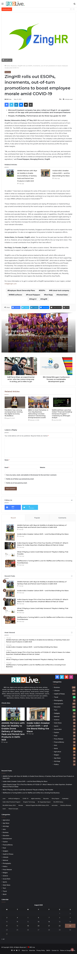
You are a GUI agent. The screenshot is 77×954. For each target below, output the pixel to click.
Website (42, 467)
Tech (55, 710)
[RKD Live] (15, 3)
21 (49, 926)
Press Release (58, 739)
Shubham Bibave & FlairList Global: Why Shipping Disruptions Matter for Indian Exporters (22, 333)
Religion (56, 755)
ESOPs (42, 290)
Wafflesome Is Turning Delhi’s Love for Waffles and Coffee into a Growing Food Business (31, 793)
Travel (56, 697)
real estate (55, 805)
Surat (4, 808)
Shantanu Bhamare (65, 805)
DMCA (48, 950)
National (56, 716)
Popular (37, 518)
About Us (25, 950)
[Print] (31, 105)
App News (57, 758)
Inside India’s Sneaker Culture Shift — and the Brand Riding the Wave (61, 173)
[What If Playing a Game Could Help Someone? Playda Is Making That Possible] (10, 554)
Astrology (57, 761)
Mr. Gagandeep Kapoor (44, 802)
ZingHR (44, 299)
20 (38, 926)
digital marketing (35, 798)
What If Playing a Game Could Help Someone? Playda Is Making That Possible (37, 9)
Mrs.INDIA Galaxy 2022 (9, 805)
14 (49, 921)
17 (6, 926)
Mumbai (20, 805)
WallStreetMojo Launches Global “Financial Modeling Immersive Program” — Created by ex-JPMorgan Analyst (62, 413)
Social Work (58, 729)
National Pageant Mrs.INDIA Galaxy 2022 (37, 805)
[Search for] (74, 4)
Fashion (56, 732)
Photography (58, 700)
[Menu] (3, 4)
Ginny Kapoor (55, 798)
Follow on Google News (67, 950)
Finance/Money (59, 742)
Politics (56, 764)
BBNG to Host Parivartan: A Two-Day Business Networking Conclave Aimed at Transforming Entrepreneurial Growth (38, 413)
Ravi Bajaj (49, 295)
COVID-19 (25, 798)
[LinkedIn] (16, 105)
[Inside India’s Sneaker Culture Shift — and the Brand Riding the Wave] (45, 173)
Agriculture (57, 751)
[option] (38, 333)
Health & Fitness (59, 694)
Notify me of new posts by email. (16, 483)
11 (17, 921)
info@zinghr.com (11, 284)
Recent (13, 518)
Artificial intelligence (14, 798)
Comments (62, 518)
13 (38, 921)
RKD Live (8, 99)
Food (55, 735)
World (56, 748)
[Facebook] (7, 105)
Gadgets (57, 713)
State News (58, 723)
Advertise (32, 950)
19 (28, 926)
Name (7, 460)
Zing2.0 (33, 299)
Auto (55, 745)
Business (14, 65)
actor (4, 798)
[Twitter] (11, 105)
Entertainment (58, 703)
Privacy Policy (40, 950)
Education (57, 707)
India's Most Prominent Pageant (11, 802)
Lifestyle (57, 690)
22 (59, 926)
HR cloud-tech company (59, 290)
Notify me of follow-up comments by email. (20, 479)
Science (56, 719)
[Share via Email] (26, 105)
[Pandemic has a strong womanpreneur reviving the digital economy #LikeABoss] (15, 402)
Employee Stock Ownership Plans (22, 290)
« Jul (3, 939)
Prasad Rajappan (33, 295)
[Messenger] (21, 105)
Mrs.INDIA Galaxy (58, 802)
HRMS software (16, 295)
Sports (56, 726)
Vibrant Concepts (13, 808)
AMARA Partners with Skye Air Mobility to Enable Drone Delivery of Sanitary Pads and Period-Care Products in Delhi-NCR (27, 176)
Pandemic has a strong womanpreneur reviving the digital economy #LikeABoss (13, 413)
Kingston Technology (29, 802)
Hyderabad (65, 798)
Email (7, 467)
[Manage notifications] (72, 949)
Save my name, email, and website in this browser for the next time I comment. (31, 475)
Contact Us (55, 950)
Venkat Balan (63, 295)
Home (8, 65)
